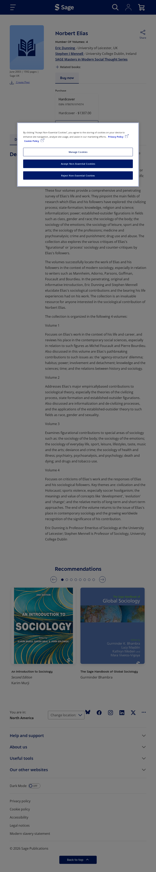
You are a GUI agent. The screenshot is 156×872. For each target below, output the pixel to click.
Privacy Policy (116, 136)
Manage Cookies (78, 151)
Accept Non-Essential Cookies (78, 163)
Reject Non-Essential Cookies (78, 175)
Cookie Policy (32, 140)
